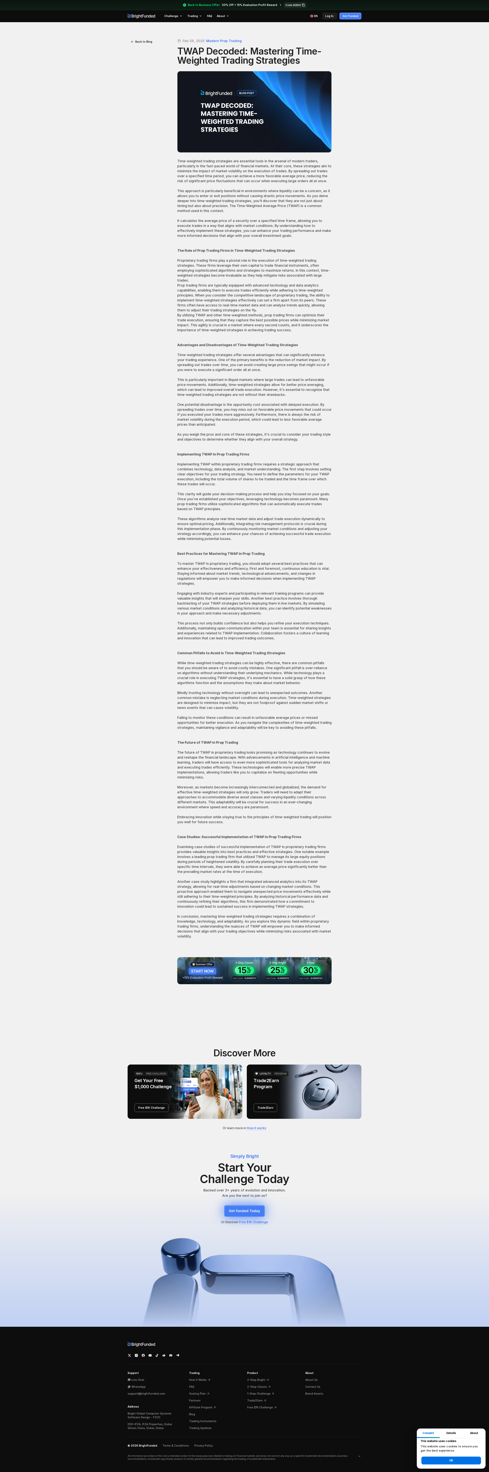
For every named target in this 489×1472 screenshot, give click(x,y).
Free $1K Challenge (253, 1222)
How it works (256, 1128)
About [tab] (474, 1433)
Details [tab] (451, 1433)
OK (451, 1460)
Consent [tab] (428, 1433)
